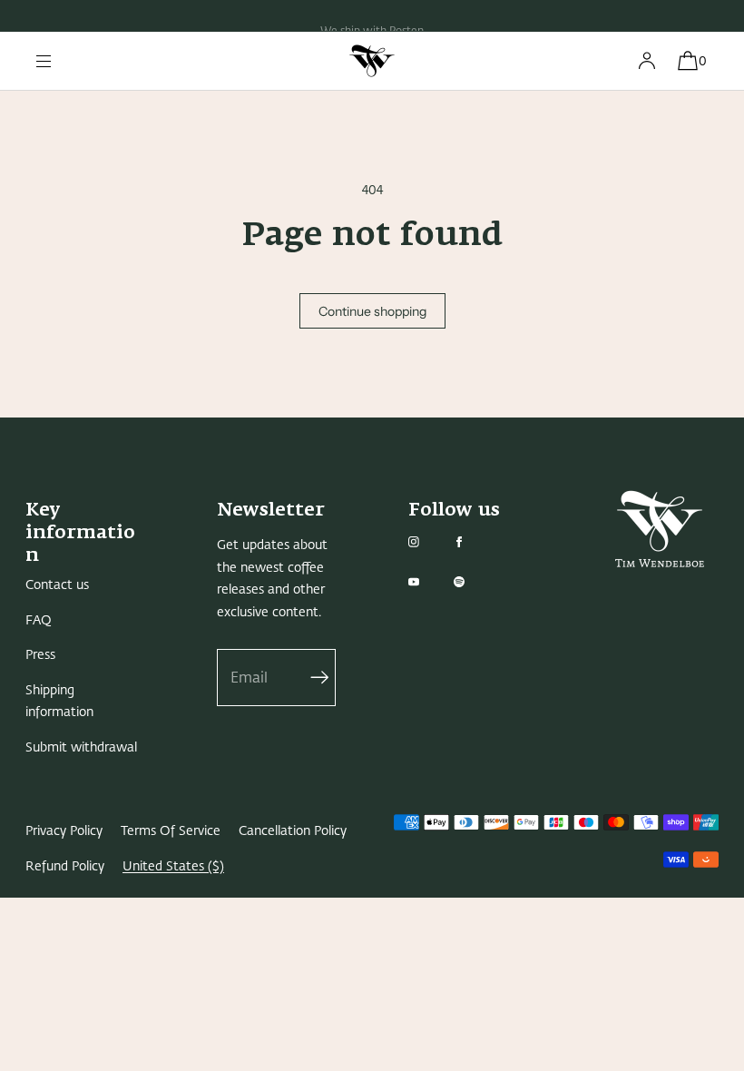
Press (40, 654)
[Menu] (58, 61)
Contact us (57, 585)
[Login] (647, 61)
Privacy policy (64, 831)
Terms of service (170, 831)
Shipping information (59, 702)
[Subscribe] (313, 677)
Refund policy (64, 866)
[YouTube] (428, 582)
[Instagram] (428, 542)
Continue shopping (372, 311)
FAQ (38, 620)
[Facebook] (474, 542)
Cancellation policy (293, 831)
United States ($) (173, 866)
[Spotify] (474, 582)
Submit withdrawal (81, 747)
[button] (687, 61)
